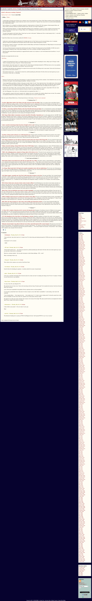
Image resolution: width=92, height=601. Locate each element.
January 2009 (81, 505)
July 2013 (81, 435)
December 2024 (82, 260)
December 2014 (82, 414)
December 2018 (82, 352)
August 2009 (81, 496)
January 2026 (81, 243)
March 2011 (81, 471)
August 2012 (81, 450)
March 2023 (81, 287)
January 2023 (81, 289)
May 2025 (81, 253)
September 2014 (82, 417)
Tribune (8, 17)
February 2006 (81, 550)
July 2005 (81, 572)
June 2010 (81, 483)
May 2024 (81, 269)
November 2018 (82, 353)
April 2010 (81, 485)
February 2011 (81, 473)
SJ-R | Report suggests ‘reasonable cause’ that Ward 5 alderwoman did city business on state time (22, 175)
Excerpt (29, 37)
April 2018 (81, 362)
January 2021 (81, 320)
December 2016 (82, 383)
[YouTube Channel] (80, 23)
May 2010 (81, 484)
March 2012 (81, 456)
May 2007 (81, 530)
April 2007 (81, 532)
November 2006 (82, 538)
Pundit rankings (82, 218)
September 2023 (82, 279)
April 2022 (81, 301)
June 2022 (81, 298)
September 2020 (82, 325)
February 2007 (81, 534)
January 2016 (81, 397)
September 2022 (82, 294)
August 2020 (81, 326)
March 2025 (81, 256)
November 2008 (82, 507)
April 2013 (81, 439)
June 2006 (81, 544)
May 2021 (81, 315)
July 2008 (81, 512)
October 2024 (81, 262)
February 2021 (81, 319)
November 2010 (82, 476)
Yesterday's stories (70, 18)
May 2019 (81, 346)
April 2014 (81, 424)
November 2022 (82, 292)
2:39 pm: (21, 247)
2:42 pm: (21, 260)
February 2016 (81, 396)
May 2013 (81, 438)
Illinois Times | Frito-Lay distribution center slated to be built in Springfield (17, 190)
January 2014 (81, 428)
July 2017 (81, 374)
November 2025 (82, 246)
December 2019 (82, 337)
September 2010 (82, 479)
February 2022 (81, 303)
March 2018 (81, 364)
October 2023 (81, 278)
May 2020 (81, 330)
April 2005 (81, 553)
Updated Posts (81, 227)
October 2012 (81, 447)
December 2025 (82, 244)
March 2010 (81, 487)
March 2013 (81, 441)
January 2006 (81, 551)
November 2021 (82, 307)
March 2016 (81, 394)
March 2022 (81, 302)
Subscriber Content (82, 221)
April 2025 (81, 255)
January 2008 (81, 520)
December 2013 (82, 429)
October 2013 (81, 432)
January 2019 (81, 351)
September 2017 (82, 371)
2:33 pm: (23, 235)
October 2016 (81, 385)
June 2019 (81, 344)
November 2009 (82, 492)
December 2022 (82, 290)
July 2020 (81, 328)
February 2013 (81, 442)
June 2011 (81, 468)
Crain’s (2, 76)
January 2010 (81, 489)
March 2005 (81, 555)
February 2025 (81, 257)
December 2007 (82, 521)
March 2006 (81, 548)
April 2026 (81, 239)
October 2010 (81, 478)
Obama (80, 219)
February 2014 (81, 426)
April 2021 (81, 316)
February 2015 (81, 411)
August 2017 (81, 373)
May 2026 (81, 238)
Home (80, 214)
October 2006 (81, 539)
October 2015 (81, 401)
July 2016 (81, 389)
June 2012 (81, 452)
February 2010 (81, 488)
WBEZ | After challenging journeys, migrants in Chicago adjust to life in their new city (20, 152)
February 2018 (81, 365)
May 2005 (81, 575)
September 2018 (82, 356)
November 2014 (82, 415)
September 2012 (82, 448)
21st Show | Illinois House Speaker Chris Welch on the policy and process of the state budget (21, 102)
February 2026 (81, 242)
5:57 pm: (21, 313)
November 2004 (82, 560)
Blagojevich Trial (82, 224)
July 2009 (81, 497)
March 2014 (81, 425)
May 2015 (81, 407)
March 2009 (81, 502)
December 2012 (82, 444)
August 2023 (81, 280)
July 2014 (81, 420)
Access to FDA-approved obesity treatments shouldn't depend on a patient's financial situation (76, 9)
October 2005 (81, 568)
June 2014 (81, 421)
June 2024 (81, 267)
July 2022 (81, 297)
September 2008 (82, 510)
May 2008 (81, 515)
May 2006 (81, 546)
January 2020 (81, 335)
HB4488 (25, 37)
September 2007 (82, 525)
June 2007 (81, 529)
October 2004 (81, 561)
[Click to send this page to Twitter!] (5, 230)
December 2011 (82, 460)
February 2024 (81, 272)
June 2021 (81, 314)
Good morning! (69, 12)
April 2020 (81, 332)
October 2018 (81, 355)
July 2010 (81, 482)
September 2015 (82, 402)
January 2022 (81, 305)
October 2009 (81, 493)
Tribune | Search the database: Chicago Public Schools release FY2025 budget (18, 146)
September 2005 (82, 569)
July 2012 (81, 451)
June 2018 (81, 360)
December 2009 (82, 491)
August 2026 (81, 234)
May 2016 (81, 392)
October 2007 (81, 524)
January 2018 (81, 366)
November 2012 (82, 446)
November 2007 (82, 523)
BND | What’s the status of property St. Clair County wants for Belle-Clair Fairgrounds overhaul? (22, 201)
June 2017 (81, 375)
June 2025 (81, 252)
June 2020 (81, 329)
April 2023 (81, 285)
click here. (40, 9)
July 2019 (81, 343)
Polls (80, 228)
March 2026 (81, 240)
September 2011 (82, 464)
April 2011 (81, 470)
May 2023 (81, 284)
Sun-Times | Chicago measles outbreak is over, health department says (16, 134)
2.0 (81, 583)
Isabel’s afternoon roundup (71, 16)
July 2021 (81, 312)
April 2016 (81, 393)
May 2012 (81, 453)
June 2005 (81, 573)
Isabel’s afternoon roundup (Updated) (11, 12)
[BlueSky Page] (86, 23)
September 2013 (82, 433)
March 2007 (81, 533)
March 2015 (81, 410)
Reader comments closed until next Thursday (75, 15)
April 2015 (81, 408)
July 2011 (81, 466)
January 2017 (81, 382)
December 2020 (82, 321)
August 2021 (81, 311)
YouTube (80, 217)
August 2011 (81, 465)
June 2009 (81, 498)
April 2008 (81, 516)
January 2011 (81, 474)
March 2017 (81, 379)
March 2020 (81, 333)
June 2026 (81, 237)
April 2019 (81, 347)
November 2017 (82, 369)
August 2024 (81, 265)
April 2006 (81, 547)
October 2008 (81, 509)
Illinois (80, 215)
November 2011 (82, 461)
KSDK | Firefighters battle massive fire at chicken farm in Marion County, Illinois (18, 196)
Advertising (81, 226)
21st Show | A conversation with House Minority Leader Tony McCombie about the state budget (21, 108)
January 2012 (81, 459)
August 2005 (81, 571)
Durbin (80, 222)
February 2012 (81, 457)
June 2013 (81, 437)
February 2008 (81, 519)
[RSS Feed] (89, 23)
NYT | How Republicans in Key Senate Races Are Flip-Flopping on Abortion (17, 216)
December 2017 (82, 367)
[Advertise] (71, 22)
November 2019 (82, 338)
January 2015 (81, 412)
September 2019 (82, 340)
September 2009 (82, 494)
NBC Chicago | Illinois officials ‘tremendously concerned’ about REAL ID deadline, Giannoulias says (22, 115)
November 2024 (82, 261)
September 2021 (82, 310)
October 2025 (81, 247)
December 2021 (82, 306)
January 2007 (81, 536)
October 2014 (81, 416)
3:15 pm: (23, 281)
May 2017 (81, 376)
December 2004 (82, 559)
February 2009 (81, 503)
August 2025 (81, 249)
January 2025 (81, 258)
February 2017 (81, 380)
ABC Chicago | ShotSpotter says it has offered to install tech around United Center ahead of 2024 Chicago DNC (25, 139)
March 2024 (81, 271)
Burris (80, 223)
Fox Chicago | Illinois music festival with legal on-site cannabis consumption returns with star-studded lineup (24, 168)
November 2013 (82, 430)
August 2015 (81, 403)
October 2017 (81, 370)
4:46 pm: (23, 304)
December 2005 (82, 552)
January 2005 (81, 557)
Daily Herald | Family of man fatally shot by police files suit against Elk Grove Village (19, 160)
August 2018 (81, 357)
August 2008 (81, 511)
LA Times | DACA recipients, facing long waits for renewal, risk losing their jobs (18, 210)
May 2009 (81, 500)
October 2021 (81, 308)
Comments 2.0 (82, 584)
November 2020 (82, 323)
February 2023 (81, 288)
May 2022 (81, 299)
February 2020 (81, 334)
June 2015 (81, 406)
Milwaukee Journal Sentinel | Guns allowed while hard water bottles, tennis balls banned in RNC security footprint (25, 224)
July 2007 (81, 528)
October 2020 (81, 324)
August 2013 (81, 434)
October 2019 (81, 339)
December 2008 (82, 506)
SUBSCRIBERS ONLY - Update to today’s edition (77, 13)
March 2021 (81, 317)
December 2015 (82, 398)
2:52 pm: (19, 273)
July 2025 (81, 251)
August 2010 (81, 480)
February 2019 (81, 349)
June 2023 (81, 283)
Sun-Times (4, 58)
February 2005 (81, 556)
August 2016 (81, 388)
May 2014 (81, 423)
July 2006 (81, 543)
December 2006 (82, 537)
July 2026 (81, 235)
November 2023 (82, 276)
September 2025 (82, 248)
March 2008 (81, 518)
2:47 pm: (22, 266)
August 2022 (81, 296)
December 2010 (82, 475)
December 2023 (82, 275)
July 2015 (81, 405)
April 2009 (81, 501)
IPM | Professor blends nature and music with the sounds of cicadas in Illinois (18, 183)
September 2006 (82, 541)
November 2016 (82, 384)
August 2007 (81, 527)
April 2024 (81, 270)
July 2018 (81, 358)
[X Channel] (83, 23)
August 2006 (81, 542)
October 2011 (81, 462)
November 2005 (82, 567)
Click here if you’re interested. (40, 98)
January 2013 (81, 443)
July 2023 (81, 281)
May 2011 (81, 469)
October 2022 (81, 293)
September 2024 (82, 264)
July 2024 (81, 266)
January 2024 (81, 274)
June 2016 (81, 391)
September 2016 (82, 387)
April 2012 (81, 455)
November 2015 (82, 400)
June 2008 (81, 514)
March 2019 (81, 348)
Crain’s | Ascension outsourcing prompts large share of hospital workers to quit (18, 125)
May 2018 (81, 361)
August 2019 (81, 342)
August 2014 (81, 419)
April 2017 (81, 378)
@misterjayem (7, 235)
